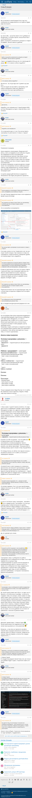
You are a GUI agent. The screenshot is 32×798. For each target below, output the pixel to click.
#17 (30, 619)
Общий (8, 754)
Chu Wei (6, 747)
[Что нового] (27, 1)
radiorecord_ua (7, 760)
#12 (30, 427)
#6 (30, 123)
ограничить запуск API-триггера (14, 772)
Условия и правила (5, 791)
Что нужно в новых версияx (15, 773)
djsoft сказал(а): (5, 78)
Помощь (3, 792)
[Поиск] (30, 1)
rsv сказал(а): (5, 430)
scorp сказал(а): (5, 54)
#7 (30, 145)
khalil (5, 767)
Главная (8, 792)
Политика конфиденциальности (19, 791)
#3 (30, 51)
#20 (30, 717)
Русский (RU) (5, 789)
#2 (30, 33)
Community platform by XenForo (13, 795)
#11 (30, 404)
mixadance (6, 773)
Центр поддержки (12, 747)
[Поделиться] (28, 18)
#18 (30, 645)
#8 (30, 185)
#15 (30, 542)
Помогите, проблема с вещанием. (15, 752)
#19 (30, 671)
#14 (30, 522)
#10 (30, 313)
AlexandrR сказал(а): (6, 188)
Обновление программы (12, 765)
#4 (30, 75)
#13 (30, 499)
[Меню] (2, 1)
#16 (30, 581)
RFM (5, 754)
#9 (30, 241)
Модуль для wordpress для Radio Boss (16, 759)
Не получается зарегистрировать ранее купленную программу (17, 744)
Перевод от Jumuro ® (5, 796)
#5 (30, 99)
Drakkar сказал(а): (6, 478)
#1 (30, 18)
